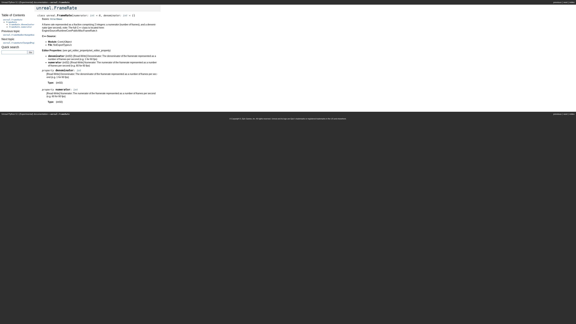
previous (557, 2)
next (565, 2)
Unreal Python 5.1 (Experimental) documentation (25, 2)
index (571, 2)
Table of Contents (13, 15)
